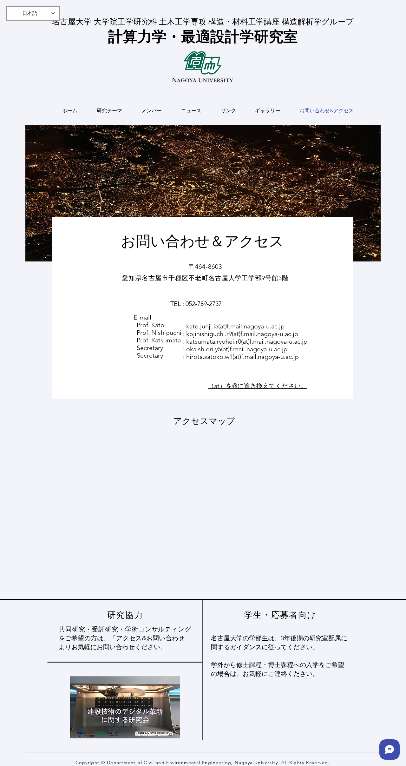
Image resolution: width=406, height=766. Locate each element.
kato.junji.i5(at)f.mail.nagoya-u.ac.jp (235, 326)
